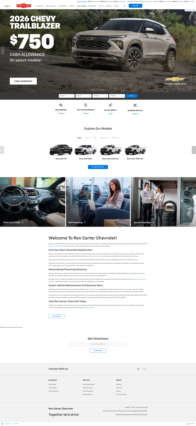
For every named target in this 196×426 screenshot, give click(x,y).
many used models (96, 256)
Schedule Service (88, 387)
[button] (125, 6)
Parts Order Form (88, 394)
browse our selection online (58, 246)
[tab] (79, 138)
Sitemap (121, 411)
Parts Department (88, 391)
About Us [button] (108, 6)
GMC (87, 295)
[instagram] (144, 369)
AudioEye (134, 411)
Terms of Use (127, 411)
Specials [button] (71, 6)
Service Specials (81, 6)
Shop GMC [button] (135, 5)
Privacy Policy (107, 411)
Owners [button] (116, 6)
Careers (118, 391)
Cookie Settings (142, 411)
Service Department (88, 384)
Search (131, 96)
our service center (94, 289)
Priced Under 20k (53, 391)
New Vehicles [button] (39, 6)
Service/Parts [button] (92, 6)
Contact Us (119, 387)
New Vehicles (52, 384)
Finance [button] (101, 6)
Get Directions (98, 350)
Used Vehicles (53, 387)
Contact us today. (89, 307)
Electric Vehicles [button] (50, 6)
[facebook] (138, 369)
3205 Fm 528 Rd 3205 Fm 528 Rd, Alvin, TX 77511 (139, 1)
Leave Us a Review (121, 394)
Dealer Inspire (143, 414)
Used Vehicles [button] (62, 6)
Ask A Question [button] (56, 316)
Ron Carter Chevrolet (141, 407)
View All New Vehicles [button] (98, 167)
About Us (118, 384)
